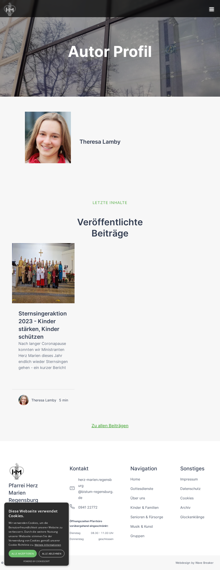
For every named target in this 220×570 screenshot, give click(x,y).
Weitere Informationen (48, 544)
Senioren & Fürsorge (146, 517)
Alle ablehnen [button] (51, 553)
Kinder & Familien (144, 507)
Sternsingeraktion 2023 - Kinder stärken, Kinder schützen (42, 325)
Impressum (189, 479)
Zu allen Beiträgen (110, 425)
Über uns (137, 498)
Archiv (185, 507)
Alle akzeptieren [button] (23, 553)
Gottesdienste (141, 488)
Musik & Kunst (141, 526)
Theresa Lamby (100, 141)
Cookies (187, 498)
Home (135, 479)
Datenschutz (190, 488)
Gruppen (137, 536)
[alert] (36, 534)
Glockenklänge (192, 517)
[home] (10, 8)
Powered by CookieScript (36, 561)
